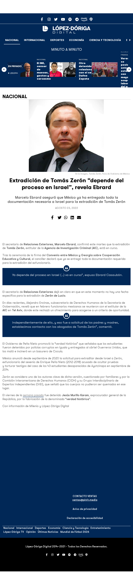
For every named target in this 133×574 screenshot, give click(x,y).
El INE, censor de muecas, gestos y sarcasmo (44, 71)
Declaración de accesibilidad (85, 518)
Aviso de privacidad (85, 509)
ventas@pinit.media (84, 499)
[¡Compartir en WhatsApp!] (65, 217)
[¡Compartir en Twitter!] (59, 217)
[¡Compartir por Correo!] (79, 217)
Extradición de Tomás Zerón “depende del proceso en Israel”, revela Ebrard (66, 184)
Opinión (31, 531)
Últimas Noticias (48, 531)
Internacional (34, 40)
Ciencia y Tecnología (105, 40)
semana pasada (33, 395)
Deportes (57, 40)
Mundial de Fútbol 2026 (74, 531)
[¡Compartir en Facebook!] (52, 217)
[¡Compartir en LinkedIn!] (72, 217)
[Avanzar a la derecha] (130, 40)
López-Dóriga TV (13, 531)
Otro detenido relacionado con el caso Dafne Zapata (87, 71)
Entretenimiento (101, 528)
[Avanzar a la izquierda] (4, 69)
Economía (76, 40)
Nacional (12, 40)
